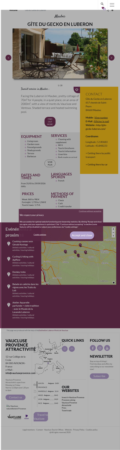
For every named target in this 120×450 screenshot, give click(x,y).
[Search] (103, 3)
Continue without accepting (90, 211)
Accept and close (82, 235)
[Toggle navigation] (112, 5)
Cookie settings (40, 235)
